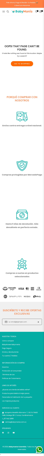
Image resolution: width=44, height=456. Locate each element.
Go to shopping (22, 64)
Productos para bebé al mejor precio (15, 393)
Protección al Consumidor (12, 371)
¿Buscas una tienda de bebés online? (16, 390)
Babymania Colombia (17, 447)
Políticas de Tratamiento (11, 378)
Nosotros (5, 367)
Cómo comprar (8, 341)
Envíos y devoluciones (10, 352)
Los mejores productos (10, 401)
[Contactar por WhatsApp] (39, 449)
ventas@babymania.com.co (15, 422)
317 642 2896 (9, 419)
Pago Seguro (7, 348)
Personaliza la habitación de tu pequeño (17, 397)
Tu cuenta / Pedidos (9, 356)
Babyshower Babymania (11, 344)
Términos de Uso (8, 374)
